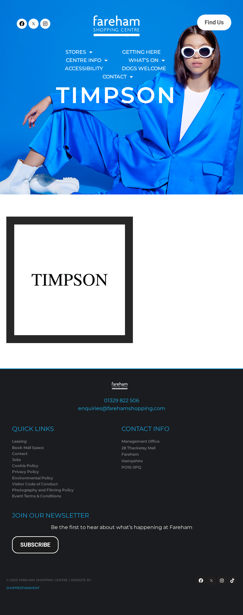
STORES (75, 52)
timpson (116, 95)
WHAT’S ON (143, 60)
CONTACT (115, 77)
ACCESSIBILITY (84, 68)
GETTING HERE (141, 52)
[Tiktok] (232, 580)
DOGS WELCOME (144, 68)
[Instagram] (45, 24)
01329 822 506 (121, 400)
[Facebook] (22, 24)
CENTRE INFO (83, 60)
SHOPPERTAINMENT (23, 588)
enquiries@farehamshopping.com (121, 408)
